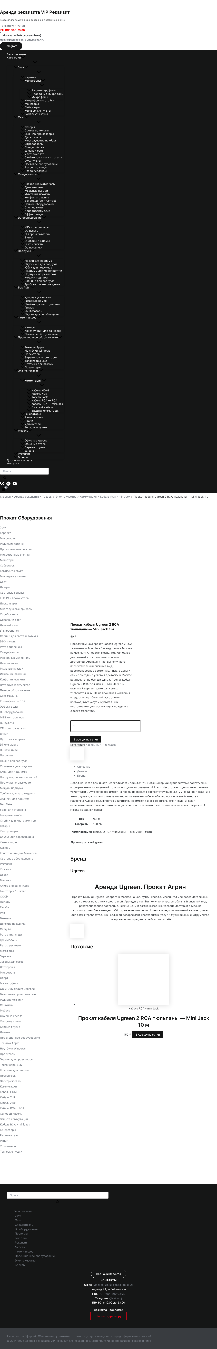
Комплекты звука (36, 114)
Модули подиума (36, 277)
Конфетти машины (37, 197)
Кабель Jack (40, 397)
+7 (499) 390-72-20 (112, 1293)
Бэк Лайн (24, 287)
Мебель (23, 430)
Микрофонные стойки (39, 100)
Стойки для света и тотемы (44, 157)
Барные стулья (35, 447)
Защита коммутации (46, 410)
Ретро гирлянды (36, 167)
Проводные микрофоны (48, 93)
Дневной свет (34, 150)
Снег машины (34, 207)
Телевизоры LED (36, 360)
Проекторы (32, 354)
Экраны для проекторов (41, 357)
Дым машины (34, 187)
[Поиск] (5, 478)
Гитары (29, 307)
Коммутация (33, 380)
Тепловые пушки (36, 427)
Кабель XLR (39, 393)
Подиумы (24, 251)
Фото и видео (27, 317)
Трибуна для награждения (42, 284)
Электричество (28, 370)
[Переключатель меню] (35, 62)
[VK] (2, 484)
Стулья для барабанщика (42, 314)
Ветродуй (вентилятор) (40, 200)
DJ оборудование (30, 217)
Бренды (23, 457)
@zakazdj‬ (115, 1298)
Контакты (13, 463)
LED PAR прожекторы (39, 134)
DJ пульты (31, 230)
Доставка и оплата (19, 460)
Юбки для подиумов (38, 267)
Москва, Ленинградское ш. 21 (113, 1284)
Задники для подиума (39, 281)
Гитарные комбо (36, 300)
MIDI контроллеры (37, 227)
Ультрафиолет (34, 154)
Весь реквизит (16, 54)
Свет (21, 117)
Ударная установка (38, 297)
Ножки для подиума (38, 260)
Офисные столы (35, 444)
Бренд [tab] (81, 775)
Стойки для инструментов (43, 304)
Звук (21, 67)
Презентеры (33, 367)
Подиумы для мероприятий (43, 270)
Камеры (30, 327)
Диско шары (33, 137)
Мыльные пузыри (36, 190)
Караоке (30, 77)
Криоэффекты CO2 (37, 211)
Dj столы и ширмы (37, 241)
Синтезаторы (34, 311)
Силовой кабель (42, 407)
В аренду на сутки (86, 739)
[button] (11, 46)
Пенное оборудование (40, 204)
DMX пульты (33, 160)
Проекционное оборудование (38, 337)
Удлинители (33, 424)
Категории (14, 57)
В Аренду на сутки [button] (147, 1034)
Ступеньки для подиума (41, 264)
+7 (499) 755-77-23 (12, 26)
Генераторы (33, 414)
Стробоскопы (34, 144)
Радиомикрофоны (44, 90)
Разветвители (34, 417)
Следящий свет (35, 147)
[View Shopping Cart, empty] (3, 489)
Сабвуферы (32, 107)
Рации (29, 420)
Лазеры (30, 127)
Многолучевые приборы (41, 140)
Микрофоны (33, 80)
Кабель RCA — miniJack (47, 404)
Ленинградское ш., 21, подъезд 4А (22, 39)
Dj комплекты (34, 244)
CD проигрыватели (37, 234)
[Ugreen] (77, 759)
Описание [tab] (83, 766)
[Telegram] (8, 484)
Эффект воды (34, 214)
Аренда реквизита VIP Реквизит (35, 12)
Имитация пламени (38, 194)
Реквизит (24, 454)
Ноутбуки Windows (37, 350)
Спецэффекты (27, 174)
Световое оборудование (41, 164)
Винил (29, 237)
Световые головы (37, 130)
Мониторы (32, 103)
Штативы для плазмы (39, 364)
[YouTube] (15, 484)
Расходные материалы (40, 184)
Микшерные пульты (38, 110)
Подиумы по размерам (40, 274)
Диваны (30, 450)
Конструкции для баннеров (43, 330)
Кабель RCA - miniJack (101, 744)
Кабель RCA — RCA (44, 400)
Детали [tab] (82, 771)
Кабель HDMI (40, 390)
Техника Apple (34, 347)
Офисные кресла (36, 440)
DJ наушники (33, 247)
